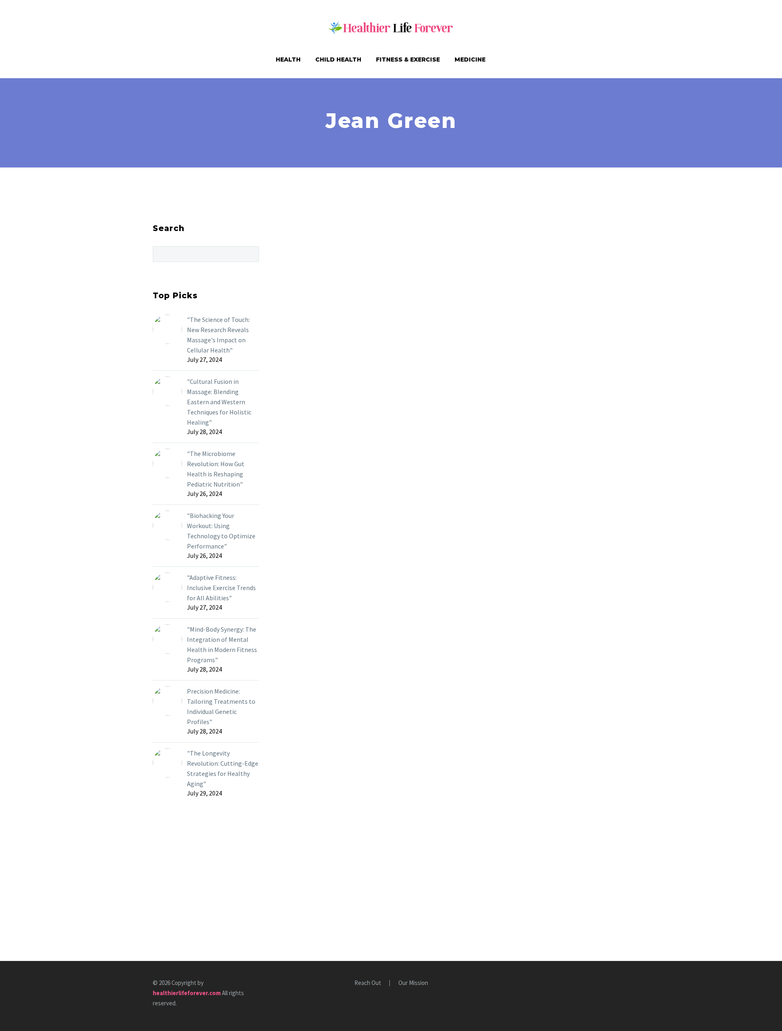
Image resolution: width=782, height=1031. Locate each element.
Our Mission (413, 983)
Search (250, 254)
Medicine (470, 59)
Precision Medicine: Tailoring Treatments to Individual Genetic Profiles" (221, 706)
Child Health (338, 59)
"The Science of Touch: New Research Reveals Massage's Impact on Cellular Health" (218, 334)
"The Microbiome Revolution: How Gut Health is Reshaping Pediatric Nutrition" (215, 468)
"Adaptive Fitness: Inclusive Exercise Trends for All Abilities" (221, 587)
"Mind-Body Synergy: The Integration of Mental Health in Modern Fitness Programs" (222, 644)
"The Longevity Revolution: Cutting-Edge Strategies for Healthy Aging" (222, 768)
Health (288, 59)
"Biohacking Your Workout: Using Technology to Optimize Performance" (221, 530)
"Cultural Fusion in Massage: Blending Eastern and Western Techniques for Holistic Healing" (219, 401)
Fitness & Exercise (408, 59)
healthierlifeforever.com (187, 993)
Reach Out (367, 983)
